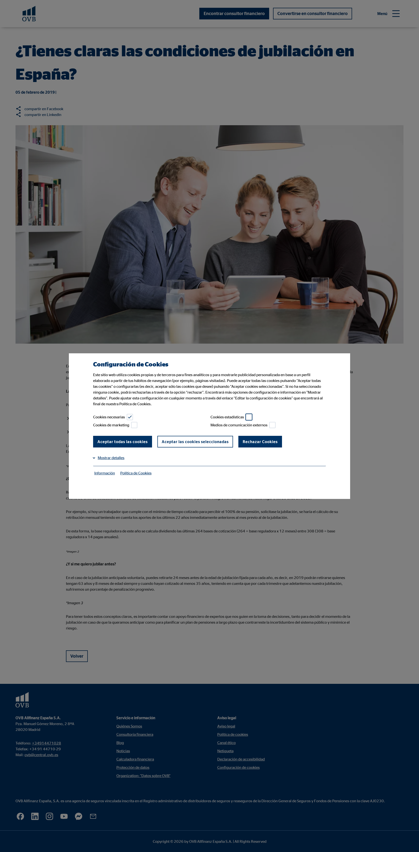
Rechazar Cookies (260, 441)
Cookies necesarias (109, 417)
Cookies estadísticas (227, 417)
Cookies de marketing (111, 425)
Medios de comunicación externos (238, 425)
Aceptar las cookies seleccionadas (195, 441)
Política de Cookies (136, 473)
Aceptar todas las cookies (122, 441)
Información (104, 473)
